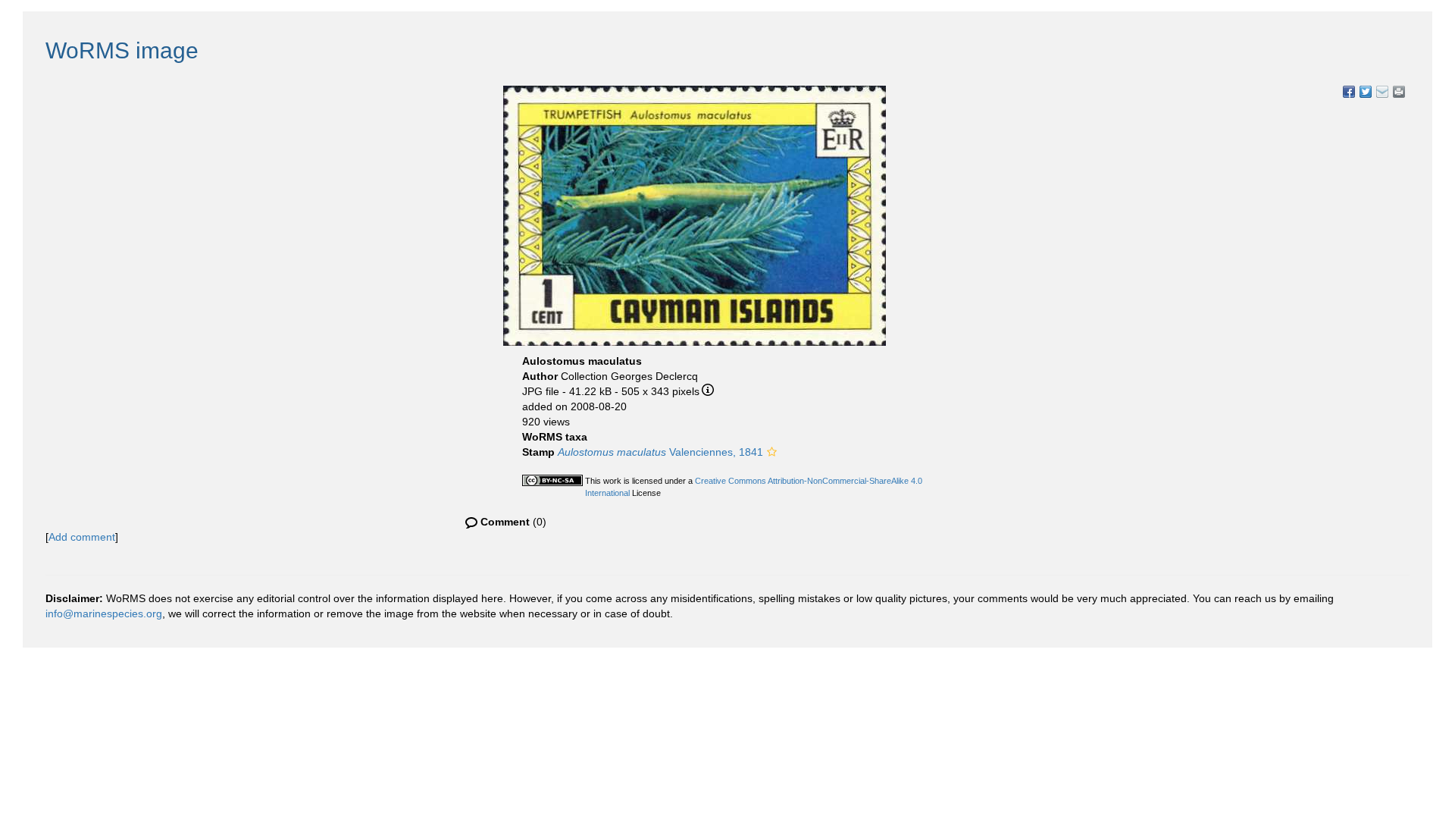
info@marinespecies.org (103, 613)
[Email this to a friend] (1399, 92)
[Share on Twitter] (1366, 92)
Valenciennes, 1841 (660, 452)
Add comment (81, 537)
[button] (772, 452)
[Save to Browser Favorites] (1382, 92)
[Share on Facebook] (1349, 92)
